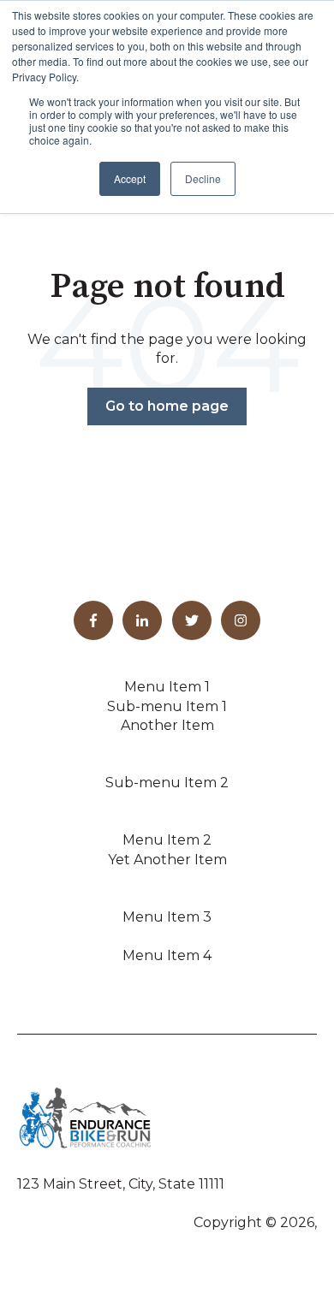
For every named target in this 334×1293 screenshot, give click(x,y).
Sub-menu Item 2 (167, 782)
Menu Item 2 (167, 840)
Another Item (167, 725)
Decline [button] (203, 178)
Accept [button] (130, 178)
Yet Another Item (167, 859)
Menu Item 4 (167, 955)
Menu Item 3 (167, 917)
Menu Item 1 (167, 687)
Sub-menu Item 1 (167, 706)
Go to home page (167, 406)
